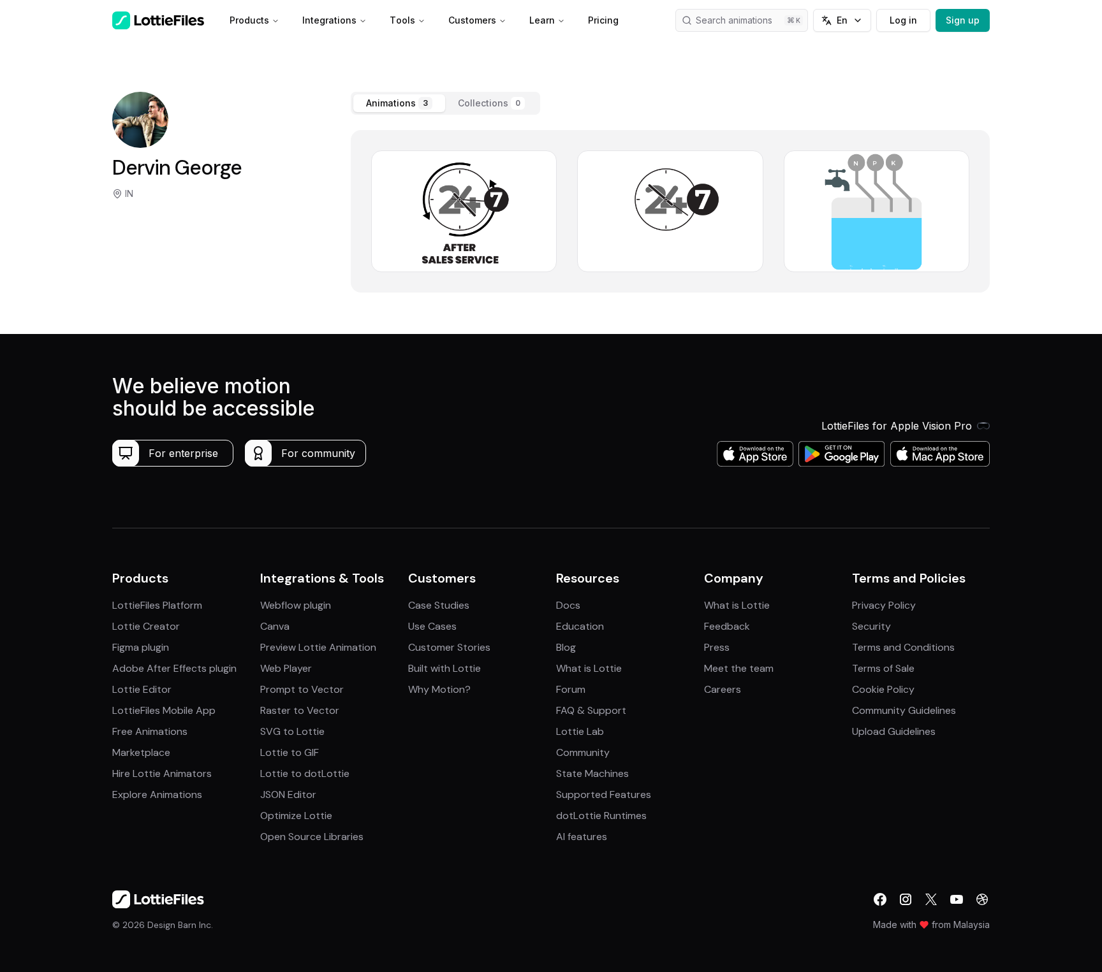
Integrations (329, 20)
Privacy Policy (884, 605)
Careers (722, 689)
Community (583, 752)
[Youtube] (956, 899)
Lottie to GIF (289, 752)
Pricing (603, 20)
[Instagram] (905, 899)
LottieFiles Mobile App (164, 710)
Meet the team (739, 668)
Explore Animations (157, 794)
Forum (570, 689)
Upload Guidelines (894, 731)
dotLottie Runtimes (601, 815)
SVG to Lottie (292, 731)
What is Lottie (589, 668)
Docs (568, 605)
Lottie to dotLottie (304, 773)
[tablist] (445, 103)
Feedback (727, 626)
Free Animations (149, 731)
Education (580, 626)
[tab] (399, 103)
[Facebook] (880, 899)
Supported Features (603, 794)
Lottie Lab (580, 731)
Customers (472, 20)
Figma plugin (140, 647)
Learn (542, 20)
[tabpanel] (670, 211)
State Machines (592, 773)
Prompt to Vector (302, 689)
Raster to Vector (299, 710)
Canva (275, 626)
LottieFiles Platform (157, 605)
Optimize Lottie (296, 815)
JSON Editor (288, 794)
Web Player (286, 668)
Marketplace (141, 752)
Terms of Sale (883, 668)
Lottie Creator (146, 626)
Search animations (734, 20)
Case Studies (438, 605)
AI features (581, 836)
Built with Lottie (444, 668)
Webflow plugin (295, 605)
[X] (931, 899)
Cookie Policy (883, 689)
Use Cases (432, 626)
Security (871, 626)
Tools (402, 20)
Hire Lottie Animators (162, 773)
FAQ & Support (591, 710)
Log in (903, 20)
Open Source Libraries (312, 836)
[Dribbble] (982, 899)
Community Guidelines (904, 710)
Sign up (963, 20)
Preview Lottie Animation (318, 647)
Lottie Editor (142, 689)
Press (717, 647)
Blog (566, 647)
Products (249, 20)
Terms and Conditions (903, 647)
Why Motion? (439, 689)
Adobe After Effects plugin (174, 668)
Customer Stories (449, 647)
